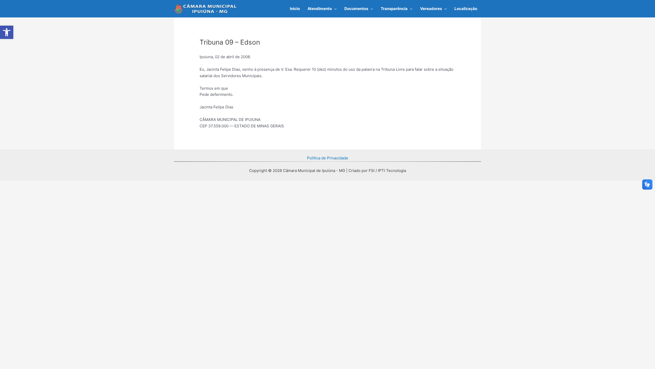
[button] (334, 8)
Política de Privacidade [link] (327, 158)
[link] (6, 32)
